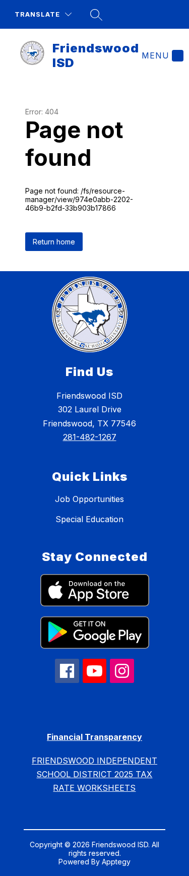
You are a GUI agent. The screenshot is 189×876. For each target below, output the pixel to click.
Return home (54, 241)
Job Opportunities (89, 499)
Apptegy (116, 861)
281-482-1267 (89, 437)
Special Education (89, 519)
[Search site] (96, 15)
